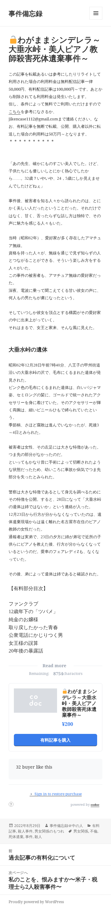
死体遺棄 (16, 836)
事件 (29, 836)
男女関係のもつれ (49, 831)
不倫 (93, 831)
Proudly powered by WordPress (36, 901)
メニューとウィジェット (95, 19)
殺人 (38, 836)
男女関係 (80, 831)
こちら (15, 111)
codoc (95, 804)
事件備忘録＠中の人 (66, 825)
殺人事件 (25, 831)
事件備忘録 (26, 13)
